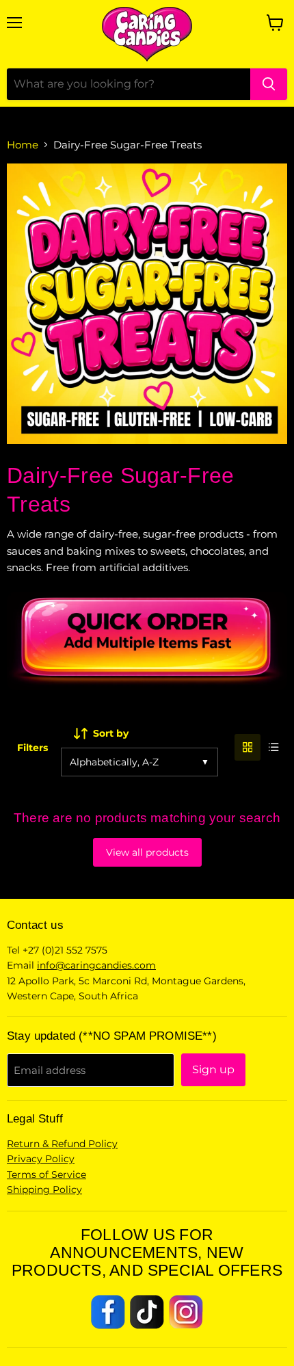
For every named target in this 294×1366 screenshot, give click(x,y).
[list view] (273, 747)
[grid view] (248, 747)
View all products (147, 852)
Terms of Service (46, 1174)
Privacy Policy (41, 1159)
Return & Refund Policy (62, 1144)
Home (22, 144)
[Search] (268, 84)
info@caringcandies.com (96, 965)
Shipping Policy (44, 1189)
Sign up (213, 1069)
